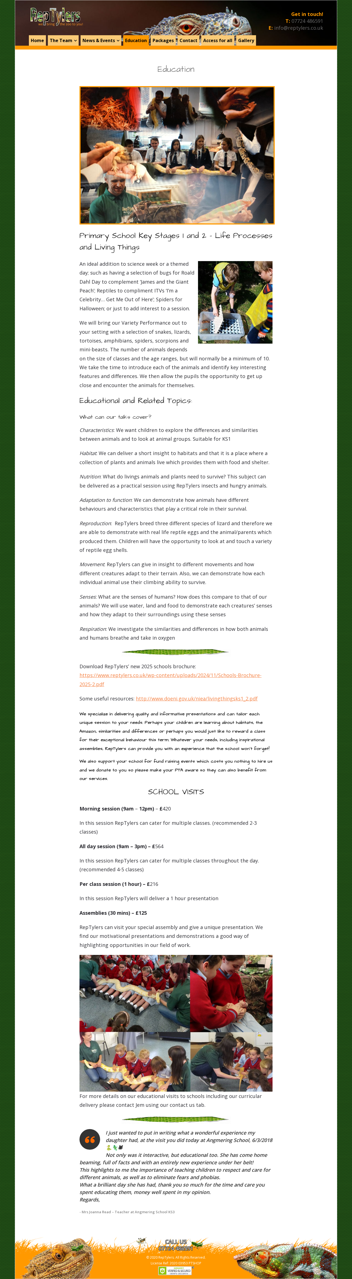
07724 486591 (307, 21)
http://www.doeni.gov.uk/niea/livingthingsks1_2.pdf (197, 698)
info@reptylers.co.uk (298, 27)
